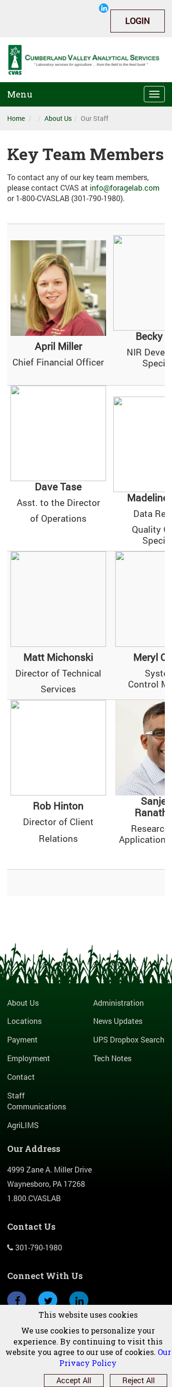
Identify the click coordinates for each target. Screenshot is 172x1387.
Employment (28, 1058)
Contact (21, 1077)
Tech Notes (112, 1058)
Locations (24, 1021)
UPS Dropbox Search (128, 1039)
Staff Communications (36, 1100)
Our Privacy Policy (115, 1357)
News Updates (117, 1021)
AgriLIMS (23, 1125)
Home (16, 118)
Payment (22, 1039)
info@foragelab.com (125, 188)
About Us (58, 118)
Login (137, 20)
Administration (118, 1003)
